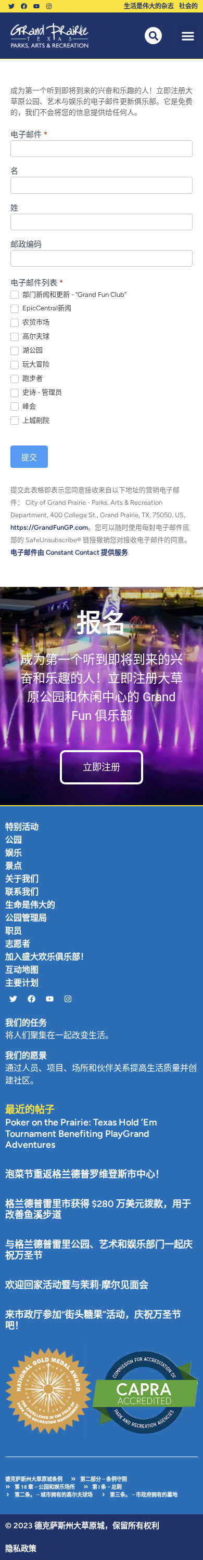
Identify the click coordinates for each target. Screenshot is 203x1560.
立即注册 (101, 767)
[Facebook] (24, 6)
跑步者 (32, 378)
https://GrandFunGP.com (49, 527)
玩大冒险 (35, 364)
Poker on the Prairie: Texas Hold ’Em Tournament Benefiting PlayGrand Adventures (81, 1133)
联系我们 (22, 892)
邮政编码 (26, 245)
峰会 (28, 406)
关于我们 (22, 879)
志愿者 (17, 944)
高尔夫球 (35, 336)
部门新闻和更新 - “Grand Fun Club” (73, 294)
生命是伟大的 (30, 905)
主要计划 (22, 983)
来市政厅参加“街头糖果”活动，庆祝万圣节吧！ (93, 1320)
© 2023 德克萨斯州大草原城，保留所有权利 (82, 1525)
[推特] (11, 6)
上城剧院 (35, 420)
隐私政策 (20, 1548)
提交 (29, 457)
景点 (13, 866)
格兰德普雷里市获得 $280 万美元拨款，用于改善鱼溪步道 (98, 1209)
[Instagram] (49, 6)
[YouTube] (36, 6)
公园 (13, 840)
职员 (13, 931)
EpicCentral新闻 (46, 308)
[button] (187, 35)
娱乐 (13, 853)
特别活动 (22, 827)
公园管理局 (26, 918)
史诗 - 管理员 (41, 392)
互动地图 (22, 970)
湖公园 (32, 350)
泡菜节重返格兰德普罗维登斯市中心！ (84, 1174)
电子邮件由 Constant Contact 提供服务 (69, 552)
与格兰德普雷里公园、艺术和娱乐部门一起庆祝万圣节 (99, 1250)
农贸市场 (35, 322)
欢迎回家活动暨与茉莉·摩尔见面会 (76, 1285)
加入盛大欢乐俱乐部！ (46, 957)
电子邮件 (28, 135)
